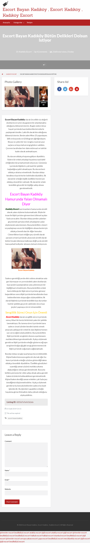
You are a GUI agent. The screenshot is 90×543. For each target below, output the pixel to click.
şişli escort (46, 532)
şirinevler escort (7, 532)
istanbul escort (60, 535)
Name (7, 470)
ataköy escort (35, 532)
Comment (8, 441)
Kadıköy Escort (25, 51)
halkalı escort (36, 535)
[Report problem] (44, 65)
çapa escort (43, 538)
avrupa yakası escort (29, 538)
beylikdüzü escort (21, 532)
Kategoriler (18, 22)
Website (8, 489)
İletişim (29, 22)
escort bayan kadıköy (15, 418)
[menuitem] (6, 22)
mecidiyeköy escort (72, 538)
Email (7, 480)
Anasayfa (6, 22)
